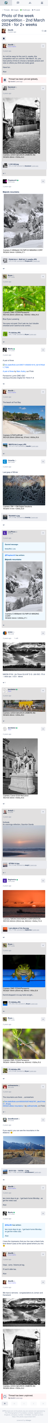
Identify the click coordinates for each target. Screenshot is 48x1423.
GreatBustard (13, 1119)
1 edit (16, 638)
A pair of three (8, 371)
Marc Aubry (21, 371)
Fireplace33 (12, 180)
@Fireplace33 (10, 555)
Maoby (10, 349)
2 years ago (7, 51)
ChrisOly (11, 460)
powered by (24, 1420)
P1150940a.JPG (14, 1002)
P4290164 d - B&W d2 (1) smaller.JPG (23, 259)
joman (10, 632)
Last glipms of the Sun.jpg (19, 928)
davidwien (12, 689)
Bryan (10, 275)
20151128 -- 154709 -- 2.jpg (19, 1170)
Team (9, 691)
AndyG (10, 810)
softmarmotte (13, 1085)
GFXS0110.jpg (14, 863)
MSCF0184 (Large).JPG (17, 444)
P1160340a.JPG (14, 1069)
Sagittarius (12, 879)
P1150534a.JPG (14, 332)
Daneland (11, 87)
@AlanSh (8, 1225)
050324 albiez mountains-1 (13, 1106)
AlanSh (10, 30)
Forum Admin (12, 46)
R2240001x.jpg (14, 516)
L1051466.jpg (14, 164)
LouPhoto (12, 532)
